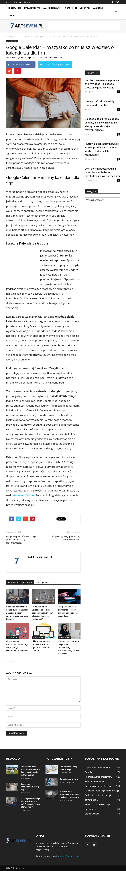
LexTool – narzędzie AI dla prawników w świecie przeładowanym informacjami (102, 172)
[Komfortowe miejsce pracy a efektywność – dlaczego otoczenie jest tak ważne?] (12, 769)
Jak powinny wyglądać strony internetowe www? (66, 538)
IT (76, 8)
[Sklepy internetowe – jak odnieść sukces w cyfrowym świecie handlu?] (43, 631)
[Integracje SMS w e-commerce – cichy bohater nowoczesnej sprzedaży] (69, 596)
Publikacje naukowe (94, 781)
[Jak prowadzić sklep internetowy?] (51, 769)
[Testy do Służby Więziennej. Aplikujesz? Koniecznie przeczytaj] (51, 794)
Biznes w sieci (14, 8)
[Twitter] (117, 2)
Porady (11, 15)
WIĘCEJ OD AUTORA (46, 582)
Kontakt (27, 2)
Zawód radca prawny (69, 779)
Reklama (17, 2)
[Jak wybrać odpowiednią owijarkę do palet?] (12, 787)
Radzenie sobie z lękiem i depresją (102, 790)
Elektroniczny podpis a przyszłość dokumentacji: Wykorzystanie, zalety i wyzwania (68, 647)
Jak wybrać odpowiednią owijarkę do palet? (30, 787)
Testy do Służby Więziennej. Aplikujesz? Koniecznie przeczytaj (70, 794)
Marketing (98, 8)
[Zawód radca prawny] (51, 782)
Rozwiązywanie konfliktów (98, 786)
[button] (116, 11)
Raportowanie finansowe (97, 767)
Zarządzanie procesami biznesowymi (42, 8)
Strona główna (12, 36)
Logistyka (85, 8)
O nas (8, 2)
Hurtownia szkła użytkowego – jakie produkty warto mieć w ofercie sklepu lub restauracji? (42, 613)
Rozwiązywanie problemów (98, 776)
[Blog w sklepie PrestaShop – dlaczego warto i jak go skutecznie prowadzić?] (17, 631)
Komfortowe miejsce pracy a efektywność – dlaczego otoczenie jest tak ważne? (102, 84)
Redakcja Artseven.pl (21, 57)
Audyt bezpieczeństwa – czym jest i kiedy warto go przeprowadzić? (21, 539)
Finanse (69, 8)
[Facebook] (112, 2)
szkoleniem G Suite (23, 495)
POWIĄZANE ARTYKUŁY (20, 582)
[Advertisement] (84, 25)
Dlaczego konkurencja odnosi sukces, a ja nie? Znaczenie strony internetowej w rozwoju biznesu (17, 613)
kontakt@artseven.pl (68, 856)
